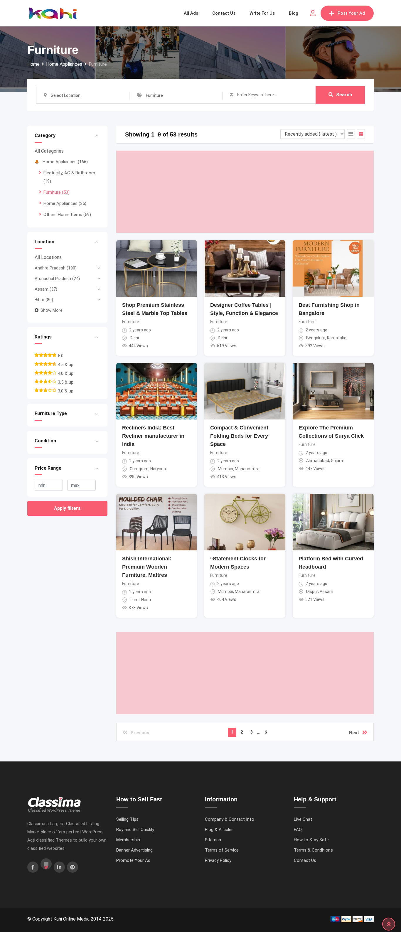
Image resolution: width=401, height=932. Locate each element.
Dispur (312, 591)
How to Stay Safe (311, 839)
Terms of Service (222, 850)
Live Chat (303, 819)
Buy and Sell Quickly (135, 829)
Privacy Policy (218, 860)
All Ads (191, 13)
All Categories (49, 151)
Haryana (158, 468)
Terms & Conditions (313, 850)
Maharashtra (247, 468)
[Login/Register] (313, 13)
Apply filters (67, 508)
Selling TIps (127, 819)
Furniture (56, 192)
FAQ (298, 829)
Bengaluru (315, 338)
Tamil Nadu (140, 599)
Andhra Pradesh (56, 268)
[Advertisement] (245, 192)
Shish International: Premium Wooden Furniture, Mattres (146, 567)
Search (344, 94)
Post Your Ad (351, 13)
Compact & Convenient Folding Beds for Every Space (239, 436)
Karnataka (336, 338)
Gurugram (139, 468)
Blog (293, 13)
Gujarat (338, 460)
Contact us (223, 13)
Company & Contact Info (229, 819)
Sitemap (213, 839)
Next (354, 732)
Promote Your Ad (133, 860)
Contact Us (305, 860)
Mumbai (225, 468)
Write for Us (262, 13)
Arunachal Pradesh (57, 278)
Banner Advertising (134, 850)
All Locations (48, 257)
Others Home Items (67, 214)
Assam (46, 289)
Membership (128, 839)
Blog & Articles (219, 829)
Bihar (44, 299)
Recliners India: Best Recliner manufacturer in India (153, 436)
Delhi (134, 338)
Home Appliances (65, 161)
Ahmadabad (317, 460)
